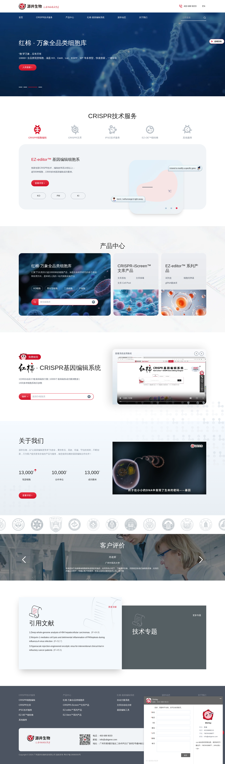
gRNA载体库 (171, 283)
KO (38, 196)
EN (203, 6)
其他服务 (187, 137)
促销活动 (218, 41)
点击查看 (26, 72)
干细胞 (82, 288)
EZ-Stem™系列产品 (72, 715)
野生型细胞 (52, 288)
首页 (21, 17)
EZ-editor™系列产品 (72, 710)
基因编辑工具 (123, 710)
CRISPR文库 (75, 137)
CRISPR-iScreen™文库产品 (76, 705)
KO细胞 (37, 288)
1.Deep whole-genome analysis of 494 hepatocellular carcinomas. (64, 632)
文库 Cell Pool (124, 283)
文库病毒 (140, 278)
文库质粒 (122, 278)
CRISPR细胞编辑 (37, 137)
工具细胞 (68, 288)
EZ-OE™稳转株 (150, 137)
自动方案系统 (123, 700)
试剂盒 (168, 278)
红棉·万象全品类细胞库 (73, 700)
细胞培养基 (189, 278)
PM (58, 196)
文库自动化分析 (124, 705)
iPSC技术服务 (112, 137)
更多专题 (197, 615)
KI (78, 196)
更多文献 (112, 607)
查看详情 (39, 183)
